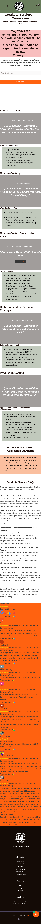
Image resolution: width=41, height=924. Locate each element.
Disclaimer (20, 861)
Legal (27, 915)
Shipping (20, 866)
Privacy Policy (20, 869)
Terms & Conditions (20, 864)
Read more (27, 825)
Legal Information (20, 874)
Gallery (20, 890)
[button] (8, 6)
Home (20, 885)
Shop (20, 888)
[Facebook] (22, 850)
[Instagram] (18, 850)
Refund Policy (20, 871)
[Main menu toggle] (3, 6)
